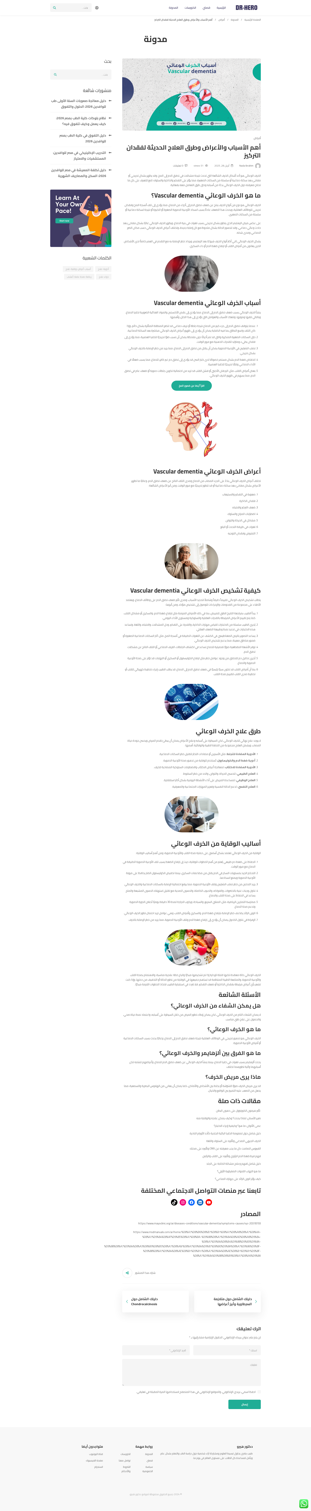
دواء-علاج (104, 277)
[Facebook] (252, 1466)
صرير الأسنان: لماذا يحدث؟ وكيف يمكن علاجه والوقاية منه (228, 1118)
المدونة (234, 20)
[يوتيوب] (209, 1202)
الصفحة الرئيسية (252, 20)
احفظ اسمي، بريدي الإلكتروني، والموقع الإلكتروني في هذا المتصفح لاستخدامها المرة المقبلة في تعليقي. (196, 1391)
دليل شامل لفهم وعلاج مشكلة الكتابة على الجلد (233, 1163)
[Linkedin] (236, 1466)
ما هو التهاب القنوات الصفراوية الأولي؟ (239, 1171)
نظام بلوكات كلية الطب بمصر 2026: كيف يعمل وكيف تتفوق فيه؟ (81, 121)
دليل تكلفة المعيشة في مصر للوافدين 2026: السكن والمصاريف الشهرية (78, 173)
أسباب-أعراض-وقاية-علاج (78, 269)
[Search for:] (71, 7)
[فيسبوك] (191, 1202)
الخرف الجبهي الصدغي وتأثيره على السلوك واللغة (233, 1141)
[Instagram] (242, 1466)
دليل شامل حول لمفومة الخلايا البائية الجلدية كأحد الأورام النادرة (225, 1133)
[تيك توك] (174, 1202)
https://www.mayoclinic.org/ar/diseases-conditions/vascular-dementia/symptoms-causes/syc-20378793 (199, 1223)
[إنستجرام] (183, 1202)
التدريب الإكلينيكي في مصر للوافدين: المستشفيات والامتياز (79, 155)
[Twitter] (247, 1466)
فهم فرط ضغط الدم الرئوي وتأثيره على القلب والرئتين (231, 1156)
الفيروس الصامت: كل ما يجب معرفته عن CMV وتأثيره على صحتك (225, 1148)
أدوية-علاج (103, 269)
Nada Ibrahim (246, 165)
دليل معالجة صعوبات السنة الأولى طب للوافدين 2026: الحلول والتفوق (78, 104)
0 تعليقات (178, 165)
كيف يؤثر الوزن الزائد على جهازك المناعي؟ (238, 1178)
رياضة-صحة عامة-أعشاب (79, 277)
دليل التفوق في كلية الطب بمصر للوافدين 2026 (82, 138)
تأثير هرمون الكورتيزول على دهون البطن (238, 1110)
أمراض (221, 20)
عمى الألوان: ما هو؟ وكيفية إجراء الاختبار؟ (237, 1125)
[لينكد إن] (200, 1202)
